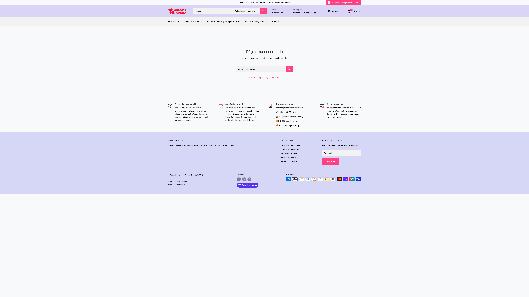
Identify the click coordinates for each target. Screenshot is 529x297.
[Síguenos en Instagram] (244, 179)
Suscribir (330, 161)
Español (173, 175)
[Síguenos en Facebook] (239, 179)
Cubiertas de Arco (191, 21)
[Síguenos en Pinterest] (249, 179)
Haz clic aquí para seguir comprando (265, 77)
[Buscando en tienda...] (289, 69)
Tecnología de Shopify (176, 185)
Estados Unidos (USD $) (194, 175)
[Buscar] (263, 11)
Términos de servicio (290, 153)
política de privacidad (290, 149)
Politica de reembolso (290, 145)
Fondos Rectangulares (254, 21)
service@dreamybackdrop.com (345, 3)
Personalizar (173, 21)
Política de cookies (289, 161)
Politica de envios (288, 157)
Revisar (275, 21)
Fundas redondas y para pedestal (222, 21)
